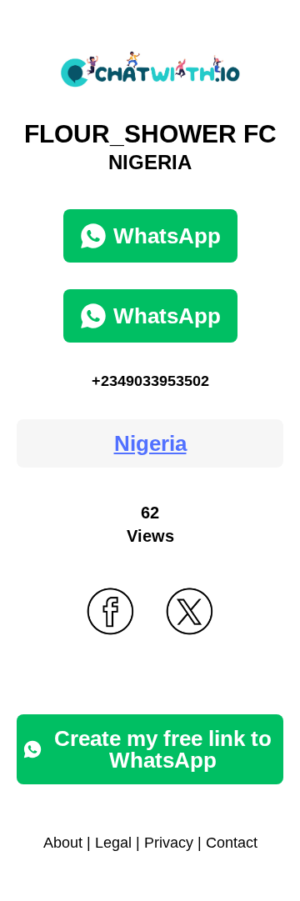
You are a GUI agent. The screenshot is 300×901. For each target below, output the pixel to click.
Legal (113, 842)
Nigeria (150, 443)
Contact (232, 842)
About (62, 842)
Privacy (168, 842)
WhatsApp (167, 235)
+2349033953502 (150, 381)
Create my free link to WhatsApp (163, 749)
